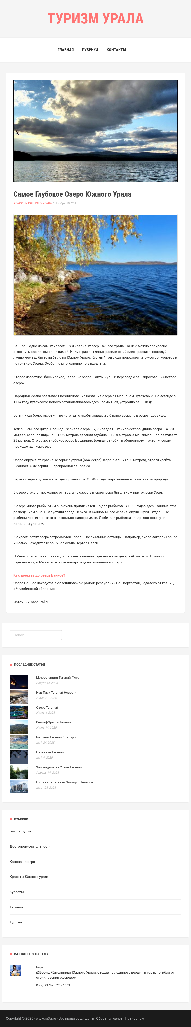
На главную (134, 1018)
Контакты (116, 49)
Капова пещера (22, 862)
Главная (66, 49)
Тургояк (16, 922)
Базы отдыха (20, 831)
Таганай (16, 907)
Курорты (17, 892)
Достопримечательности (30, 846)
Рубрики (90, 49)
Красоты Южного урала (32, 203)
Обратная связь (109, 1018)
